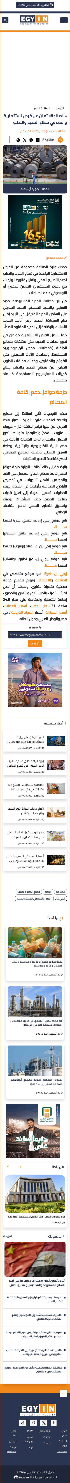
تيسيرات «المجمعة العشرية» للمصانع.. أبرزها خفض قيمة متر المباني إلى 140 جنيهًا (36, 1082)
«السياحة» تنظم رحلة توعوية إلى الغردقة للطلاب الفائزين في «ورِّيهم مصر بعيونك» (34, 1352)
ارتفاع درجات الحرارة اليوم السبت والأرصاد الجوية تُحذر (26, 811)
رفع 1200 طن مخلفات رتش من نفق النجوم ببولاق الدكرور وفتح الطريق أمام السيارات (33, 1335)
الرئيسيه (59, 108)
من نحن (13, 1441)
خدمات (47, 1443)
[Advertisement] (35, 67)
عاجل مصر (64, 1433)
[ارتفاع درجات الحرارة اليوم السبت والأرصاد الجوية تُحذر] (56, 808)
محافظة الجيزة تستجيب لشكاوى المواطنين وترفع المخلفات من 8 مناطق (33, 1370)
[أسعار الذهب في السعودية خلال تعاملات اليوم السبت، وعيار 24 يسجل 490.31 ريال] (56, 856)
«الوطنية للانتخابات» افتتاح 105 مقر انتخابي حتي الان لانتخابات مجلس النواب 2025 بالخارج (25, 787)
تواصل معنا (14, 1433)
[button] (20, 1167)
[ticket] (22, 1423)
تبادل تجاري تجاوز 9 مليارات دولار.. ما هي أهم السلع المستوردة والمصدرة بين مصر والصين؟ (37, 1282)
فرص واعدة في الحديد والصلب (33, 898)
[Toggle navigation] (64, 20)
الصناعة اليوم (42, 108)
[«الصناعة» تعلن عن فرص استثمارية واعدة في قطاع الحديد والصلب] (31, 140)
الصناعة (60, 891)
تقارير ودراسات (28, 1439)
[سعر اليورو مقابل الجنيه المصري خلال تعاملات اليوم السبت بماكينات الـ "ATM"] (56, 832)
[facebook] (54, 1423)
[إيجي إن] (34, 19)
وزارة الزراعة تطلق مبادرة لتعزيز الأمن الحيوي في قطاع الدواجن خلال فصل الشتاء (25, 764)
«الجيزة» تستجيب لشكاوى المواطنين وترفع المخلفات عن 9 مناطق (36, 1317)
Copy (34, 643)
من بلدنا (58, 1166)
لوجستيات (62, 1451)
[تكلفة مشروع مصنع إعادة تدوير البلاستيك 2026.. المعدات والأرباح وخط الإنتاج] (35, 942)
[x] (43, 1423)
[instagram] (33, 1423)
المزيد (8, 1236)
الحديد (48, 891)
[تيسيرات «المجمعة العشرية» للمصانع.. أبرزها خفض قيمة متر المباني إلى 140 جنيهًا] (35, 1061)
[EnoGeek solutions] (21, 1477)
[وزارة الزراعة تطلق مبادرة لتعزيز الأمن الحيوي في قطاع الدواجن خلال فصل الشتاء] (56, 761)
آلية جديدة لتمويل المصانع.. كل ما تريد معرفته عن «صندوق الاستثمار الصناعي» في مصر (36, 1023)
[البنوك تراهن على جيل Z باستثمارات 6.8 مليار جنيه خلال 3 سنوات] (56, 737)
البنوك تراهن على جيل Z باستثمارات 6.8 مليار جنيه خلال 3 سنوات (25, 740)
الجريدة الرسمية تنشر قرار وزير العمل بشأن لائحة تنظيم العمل (34, 1299)
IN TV (30, 1431)
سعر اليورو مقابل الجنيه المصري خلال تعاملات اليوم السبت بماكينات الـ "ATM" (25, 835)
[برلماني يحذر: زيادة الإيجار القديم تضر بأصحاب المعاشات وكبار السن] (35, 1194)
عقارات (47, 1437)
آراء (31, 1447)
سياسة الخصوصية (12, 1449)
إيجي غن (60, 898)
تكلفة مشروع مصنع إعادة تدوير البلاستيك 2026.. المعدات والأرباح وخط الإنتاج (37, 964)
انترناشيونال (45, 1431)
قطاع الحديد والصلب (29, 891)
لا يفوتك (55, 1236)
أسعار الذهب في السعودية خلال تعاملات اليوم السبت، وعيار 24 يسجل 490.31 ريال (25, 859)
